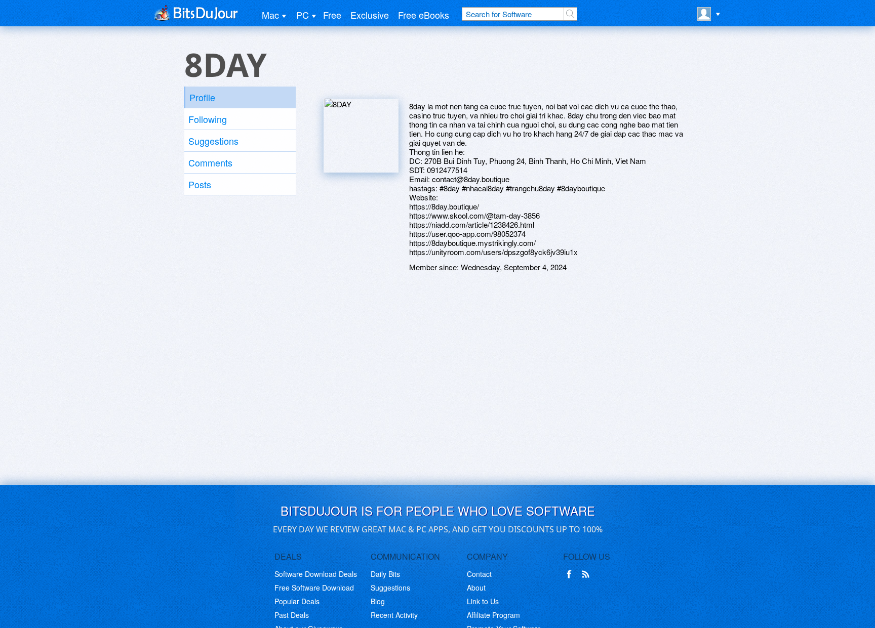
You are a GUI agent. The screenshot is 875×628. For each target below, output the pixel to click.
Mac (270, 14)
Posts (199, 184)
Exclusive (369, 14)
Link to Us (483, 601)
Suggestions (213, 140)
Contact (479, 574)
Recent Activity (394, 615)
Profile (202, 97)
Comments (210, 162)
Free (332, 14)
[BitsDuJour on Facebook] (571, 574)
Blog (378, 601)
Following (207, 118)
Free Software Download (314, 587)
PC (302, 14)
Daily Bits (385, 574)
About (476, 587)
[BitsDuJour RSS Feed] (587, 574)
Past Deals (291, 615)
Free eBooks (423, 14)
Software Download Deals (315, 574)
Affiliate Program (493, 615)
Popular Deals (297, 601)
